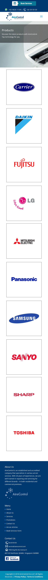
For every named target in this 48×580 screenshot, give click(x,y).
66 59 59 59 (32, 10)
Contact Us (10, 523)
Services (9, 516)
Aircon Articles (12, 527)
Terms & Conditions (35, 577)
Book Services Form (13, 531)
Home (8, 509)
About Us (10, 513)
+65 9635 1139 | (15, 10)
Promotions (10, 520)
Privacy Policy (20, 577)
